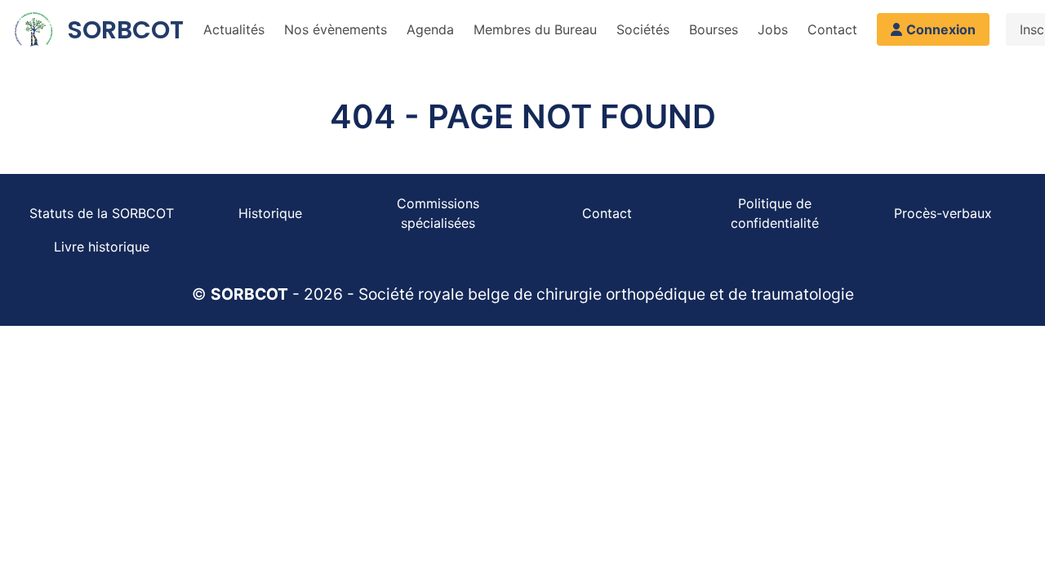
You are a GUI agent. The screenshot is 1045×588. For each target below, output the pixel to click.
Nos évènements (335, 29)
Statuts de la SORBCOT (101, 213)
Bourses (713, 29)
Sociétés (642, 29)
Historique (270, 213)
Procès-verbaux (943, 213)
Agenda (430, 29)
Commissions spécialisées (438, 213)
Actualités (234, 29)
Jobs (773, 29)
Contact (832, 29)
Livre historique (101, 246)
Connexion (941, 29)
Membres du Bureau (535, 29)
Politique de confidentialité (775, 213)
